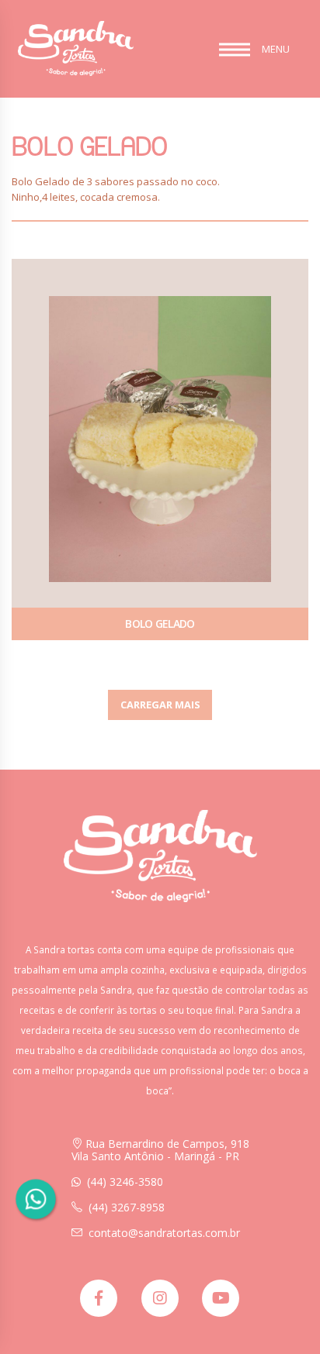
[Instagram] (160, 1298)
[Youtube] (220, 1298)
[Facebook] (98, 1298)
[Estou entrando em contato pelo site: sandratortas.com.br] (35, 1199)
